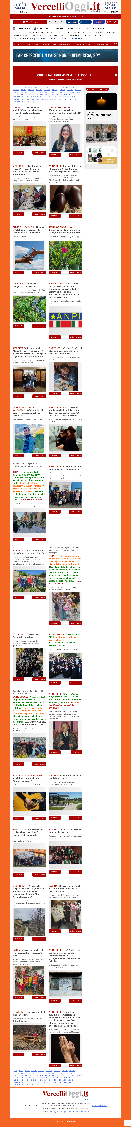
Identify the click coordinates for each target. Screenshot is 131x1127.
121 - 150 (41, 87)
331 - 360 (31, 90)
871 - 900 (32, 94)
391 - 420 (47, 90)
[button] (114, 44)
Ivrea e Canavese (18, 32)
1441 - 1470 (72, 99)
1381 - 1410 (53, 99)
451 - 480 (63, 90)
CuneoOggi (64, 38)
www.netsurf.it (72, 1121)
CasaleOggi (40, 38)
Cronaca (20, 44)
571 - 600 (24, 92)
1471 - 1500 (16, 101)
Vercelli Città (58, 28)
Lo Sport (95, 44)
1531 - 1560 (35, 101)
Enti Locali (53, 44)
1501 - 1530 (25, 101)
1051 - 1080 (16, 97)
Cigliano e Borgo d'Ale (20, 35)
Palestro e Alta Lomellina (92, 35)
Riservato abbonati (75, 683)
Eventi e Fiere (78, 44)
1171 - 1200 (52, 97)
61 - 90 (27, 87)
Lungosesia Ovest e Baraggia (105, 32)
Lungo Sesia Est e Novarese (82, 32)
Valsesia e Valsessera (39, 35)
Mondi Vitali (104, 44)
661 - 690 (47, 92)
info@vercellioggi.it (52, 1111)
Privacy (86, 1111)
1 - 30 (15, 87)
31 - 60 (21, 87)
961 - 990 (55, 94)
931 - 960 (47, 94)
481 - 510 (70, 90)
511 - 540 (78, 90)
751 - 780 (71, 92)
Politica (76, 752)
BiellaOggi (52, 38)
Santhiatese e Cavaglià (36, 32)
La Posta (87, 44)
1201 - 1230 (62, 97)
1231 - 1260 (71, 97)
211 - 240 (65, 87)
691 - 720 (55, 92)
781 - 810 (79, 92)
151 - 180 (49, 87)
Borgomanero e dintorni (58, 35)
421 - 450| (55, 90)
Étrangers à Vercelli (65, 44)
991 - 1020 (63, 94)
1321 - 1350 (35, 99)
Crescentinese (75, 35)
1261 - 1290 (16, 99)
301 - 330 (23, 90)
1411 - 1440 (63, 99)
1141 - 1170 (43, 97)
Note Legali (63, 1111)
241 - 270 (72, 87)
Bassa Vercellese (83, 28)
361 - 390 (39, 90)
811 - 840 (16, 94)
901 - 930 (40, 94)
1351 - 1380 (44, 99)
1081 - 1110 (25, 97)
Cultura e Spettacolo (32, 44)
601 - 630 (32, 92)
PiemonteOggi (77, 38)
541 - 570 (16, 92)
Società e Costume (39, 152)
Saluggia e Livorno (53, 32)
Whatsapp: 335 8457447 (99, 1106)
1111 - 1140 (34, 97)
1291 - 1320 (25, 99)
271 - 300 (16, 90)
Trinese (66, 32)
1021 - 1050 (72, 94)
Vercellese (70, 28)
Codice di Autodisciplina (75, 1111)
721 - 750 (63, 92)
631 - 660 (40, 92)
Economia (44, 44)
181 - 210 (57, 87)
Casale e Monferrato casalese (23, 38)
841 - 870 (24, 94)
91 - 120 (34, 87)
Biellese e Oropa (98, 28)
